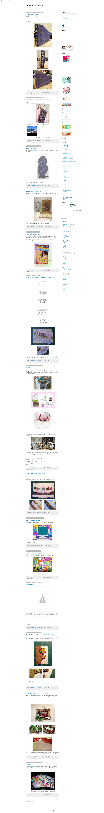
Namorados (64, 258)
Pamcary (64, 263)
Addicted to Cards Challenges (67, 224)
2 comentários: (39, 360)
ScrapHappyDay (31, 584)
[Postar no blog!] (46, 92)
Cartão (32, 271)
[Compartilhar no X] (47, 92)
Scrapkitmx (64, 279)
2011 (64, 142)
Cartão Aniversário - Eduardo (34, 234)
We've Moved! (65, 191)
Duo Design (64, 242)
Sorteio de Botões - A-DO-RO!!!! (35, 553)
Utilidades (32, 93)
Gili (63, 247)
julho (64, 152)
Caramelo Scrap (34, 5)
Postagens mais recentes (31, 799)
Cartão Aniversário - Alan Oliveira (36, 473)
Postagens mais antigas (55, 799)
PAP (63, 264)
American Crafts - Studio (67, 190)
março (65, 180)
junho (65, 176)
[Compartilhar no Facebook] (48, 92)
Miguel (64, 256)
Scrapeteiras (65, 278)
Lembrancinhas (65, 248)
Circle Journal (65, 235)
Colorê (64, 237)
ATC (63, 229)
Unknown (65, 18)
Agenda (64, 225)
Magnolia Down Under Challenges (68, 253)
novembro (65, 146)
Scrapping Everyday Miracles (67, 280)
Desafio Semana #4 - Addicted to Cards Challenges (41, 635)
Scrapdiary (64, 277)
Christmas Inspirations (66, 234)
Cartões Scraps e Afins (66, 231)
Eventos (32, 628)
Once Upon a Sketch (66, 261)
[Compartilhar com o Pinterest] (49, 92)
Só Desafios (65, 283)
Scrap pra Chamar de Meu (67, 275)
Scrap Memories (65, 273)
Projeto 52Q (64, 268)
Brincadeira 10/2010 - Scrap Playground (37, 693)
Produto (64, 267)
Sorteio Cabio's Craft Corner (34, 191)
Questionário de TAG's (66, 269)
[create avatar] (32, 136)
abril (64, 179)
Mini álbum (64, 257)
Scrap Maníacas (65, 272)
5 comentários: (39, 687)
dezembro (65, 145)
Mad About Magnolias (66, 252)
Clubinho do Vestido (66, 236)
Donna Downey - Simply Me (67, 197)
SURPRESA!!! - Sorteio (33, 520)
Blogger (57, 810)
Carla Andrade (64, 24)
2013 (64, 139)
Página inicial (43, 799)
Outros (64, 262)
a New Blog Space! (65, 198)
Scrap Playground (33, 758)
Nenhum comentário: (40, 226)
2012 (64, 141)
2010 (64, 144)
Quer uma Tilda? (31, 148)
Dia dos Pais (65, 241)
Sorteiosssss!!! (30, 368)
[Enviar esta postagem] (43, 92)
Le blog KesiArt (65, 186)
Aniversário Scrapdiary (66, 226)
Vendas (64, 289)
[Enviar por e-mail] (45, 92)
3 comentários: (39, 185)
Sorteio (32, 186)
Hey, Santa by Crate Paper (67, 194)
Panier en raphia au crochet (67, 187)
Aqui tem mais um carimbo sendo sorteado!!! (39, 100)
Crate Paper (65, 193)
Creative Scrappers (66, 240)
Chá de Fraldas (65, 232)
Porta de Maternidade (66, 266)
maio (64, 177)
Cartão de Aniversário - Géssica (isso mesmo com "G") (42, 277)
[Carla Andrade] (63, 26)
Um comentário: (39, 92)
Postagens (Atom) (32, 801)
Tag (63, 285)
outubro (65, 148)
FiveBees (64, 246)
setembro (65, 149)
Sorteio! (28, 764)
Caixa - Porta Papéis (32, 14)
